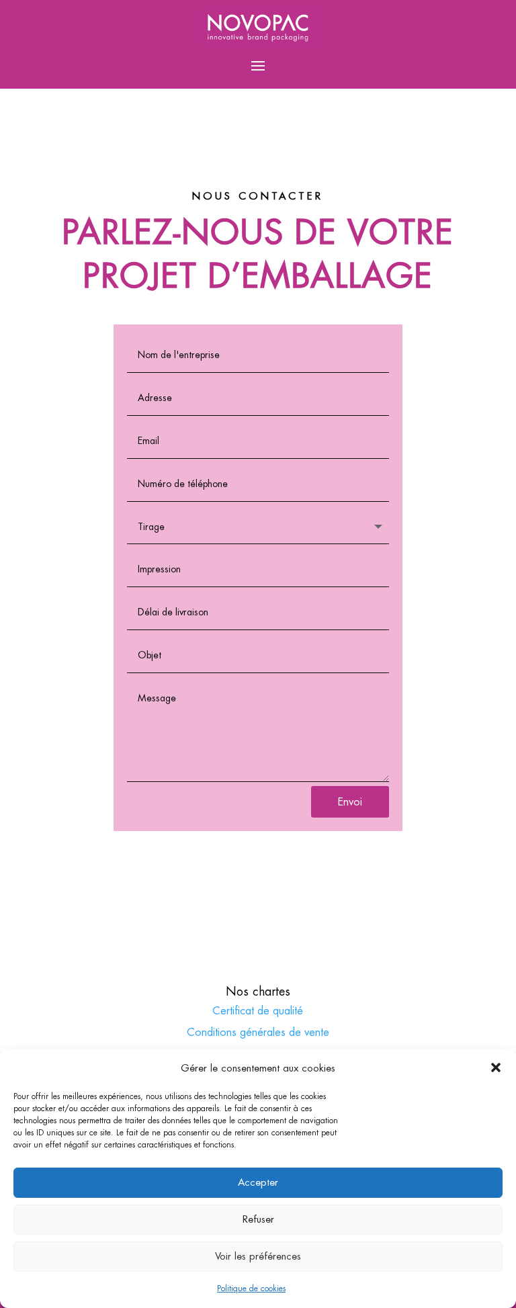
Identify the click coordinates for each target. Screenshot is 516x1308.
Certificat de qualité (257, 1011)
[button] (496, 1067)
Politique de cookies (251, 1288)
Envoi (350, 802)
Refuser (258, 1219)
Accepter (258, 1182)
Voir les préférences (258, 1256)
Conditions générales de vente (258, 1032)
